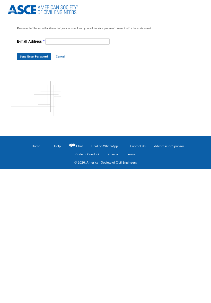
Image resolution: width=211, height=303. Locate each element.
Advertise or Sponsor (169, 146)
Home (36, 146)
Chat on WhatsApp (104, 146)
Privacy (113, 154)
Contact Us (138, 146)
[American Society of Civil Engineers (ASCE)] (38, 8)
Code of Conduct (87, 154)
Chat (79, 146)
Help (57, 146)
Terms (131, 154)
